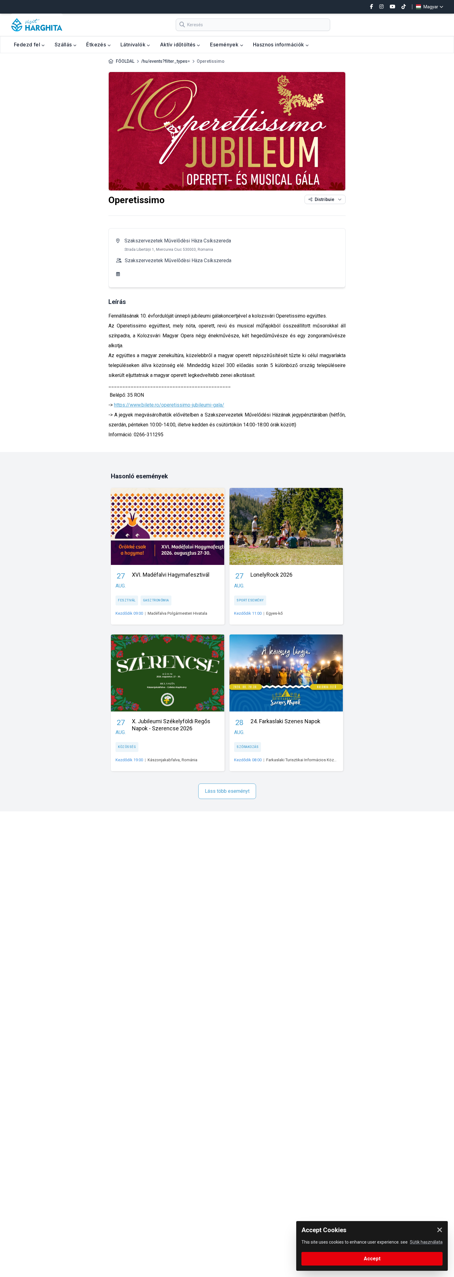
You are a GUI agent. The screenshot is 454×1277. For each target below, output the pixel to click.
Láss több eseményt (227, 791)
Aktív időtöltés (178, 44)
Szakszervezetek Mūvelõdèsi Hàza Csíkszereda (177, 241)
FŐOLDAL (125, 61)
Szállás (64, 44)
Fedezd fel (27, 44)
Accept (372, 1259)
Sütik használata (426, 1242)
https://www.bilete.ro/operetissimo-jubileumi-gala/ (169, 405)
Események (225, 44)
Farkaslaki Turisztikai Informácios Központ (304, 760)
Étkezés (96, 44)
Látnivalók (133, 44)
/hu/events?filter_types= (165, 61)
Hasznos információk (279, 44)
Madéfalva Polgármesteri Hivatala (177, 613)
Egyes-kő (274, 613)
